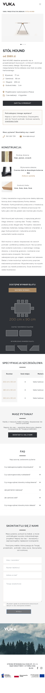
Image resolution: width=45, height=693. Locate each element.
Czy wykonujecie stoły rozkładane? (17, 475)
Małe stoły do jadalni (16, 11)
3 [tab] (24, 44)
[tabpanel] (22, 28)
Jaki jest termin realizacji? (13, 490)
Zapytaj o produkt (22, 103)
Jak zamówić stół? (11, 498)
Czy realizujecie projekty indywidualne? (18, 467)
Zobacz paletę (28, 176)
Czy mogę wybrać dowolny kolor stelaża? (19, 505)
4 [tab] (25, 44)
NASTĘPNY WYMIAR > (22, 290)
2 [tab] (22, 44)
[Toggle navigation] (40, 4)
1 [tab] (21, 44)
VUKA (4, 11)
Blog (31, 668)
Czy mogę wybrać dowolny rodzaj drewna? (20, 482)
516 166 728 (11, 136)
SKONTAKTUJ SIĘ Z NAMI (23, 435)
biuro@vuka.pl (29, 136)
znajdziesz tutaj (11, 121)
